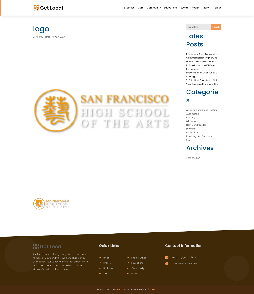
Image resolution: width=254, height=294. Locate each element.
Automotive (192, 113)
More (206, 7)
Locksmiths (192, 132)
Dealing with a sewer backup (201, 61)
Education (191, 121)
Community (154, 7)
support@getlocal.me (184, 257)
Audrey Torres (43, 36)
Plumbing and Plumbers (199, 136)
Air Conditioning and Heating (202, 109)
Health (195, 7)
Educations (170, 7)
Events (184, 7)
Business (129, 7)
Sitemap (153, 289)
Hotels (134, 273)
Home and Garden (196, 124)
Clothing (190, 117)
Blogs (218, 7)
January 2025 (193, 157)
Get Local (122, 289)
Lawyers (190, 128)
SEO (188, 139)
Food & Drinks (138, 257)
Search (216, 27)
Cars (140, 7)
